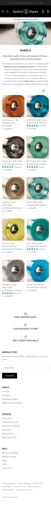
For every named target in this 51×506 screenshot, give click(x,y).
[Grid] (43, 90)
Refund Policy (7, 433)
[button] (32, 125)
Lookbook (6, 395)
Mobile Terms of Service (24, 490)
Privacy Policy (6, 487)
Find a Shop (7, 418)
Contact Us (6, 468)
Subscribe (9, 375)
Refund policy (37, 483)
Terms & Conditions (34, 487)
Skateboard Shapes (10, 399)
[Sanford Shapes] (25, 11)
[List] (47, 90)
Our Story (6, 391)
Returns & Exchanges (11, 426)
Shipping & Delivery (10, 422)
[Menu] (3, 11)
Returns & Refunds (24, 483)
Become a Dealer (9, 456)
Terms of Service (19, 487)
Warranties (6, 430)
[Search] (9, 11)
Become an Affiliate (10, 453)
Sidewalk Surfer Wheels (12, 403)
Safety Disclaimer (9, 437)
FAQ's (4, 464)
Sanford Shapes (12, 497)
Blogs (4, 460)
